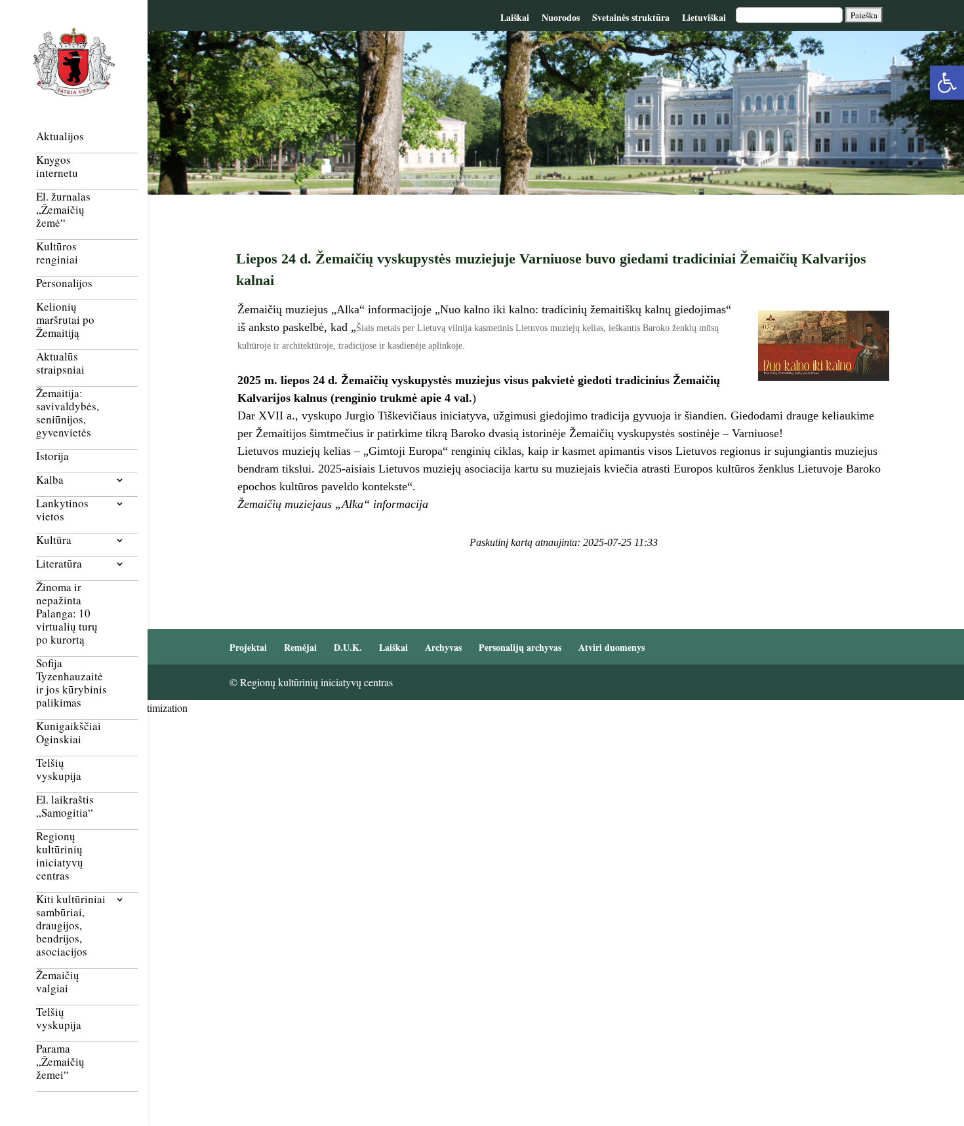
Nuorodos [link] (561, 17)
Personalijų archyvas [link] (520, 647)
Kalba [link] (50, 480)
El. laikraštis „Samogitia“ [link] (65, 806)
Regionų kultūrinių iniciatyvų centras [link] (59, 856)
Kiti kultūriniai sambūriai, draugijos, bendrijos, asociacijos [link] (71, 926)
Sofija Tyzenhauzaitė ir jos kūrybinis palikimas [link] (71, 683)
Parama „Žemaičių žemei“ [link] (60, 1062)
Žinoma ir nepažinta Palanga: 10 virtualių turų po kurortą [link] (67, 614)
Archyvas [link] (443, 647)
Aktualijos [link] (60, 137)
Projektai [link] (248, 647)
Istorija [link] (52, 456)
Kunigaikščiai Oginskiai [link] (68, 733)
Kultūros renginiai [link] (57, 253)
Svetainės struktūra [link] (631, 17)
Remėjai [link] (300, 647)
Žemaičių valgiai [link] (57, 982)
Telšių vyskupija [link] (58, 769)
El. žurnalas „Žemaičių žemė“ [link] (63, 210)
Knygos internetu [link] (57, 166)
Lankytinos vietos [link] (62, 510)
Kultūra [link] (53, 540)
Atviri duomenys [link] (611, 647)
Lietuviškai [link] (704, 17)
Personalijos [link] (64, 283)
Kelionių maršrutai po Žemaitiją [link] (65, 320)
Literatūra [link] (59, 564)
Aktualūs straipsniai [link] (60, 363)
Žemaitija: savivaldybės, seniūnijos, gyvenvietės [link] (67, 413)
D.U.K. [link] (348, 647)
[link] (947, 83)
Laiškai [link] (514, 17)
